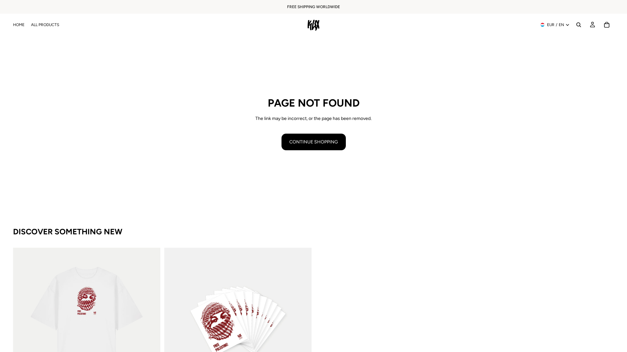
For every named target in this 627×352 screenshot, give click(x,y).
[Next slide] (150, 321)
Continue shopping (313, 142)
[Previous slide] (23, 321)
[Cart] (607, 25)
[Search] (578, 25)
